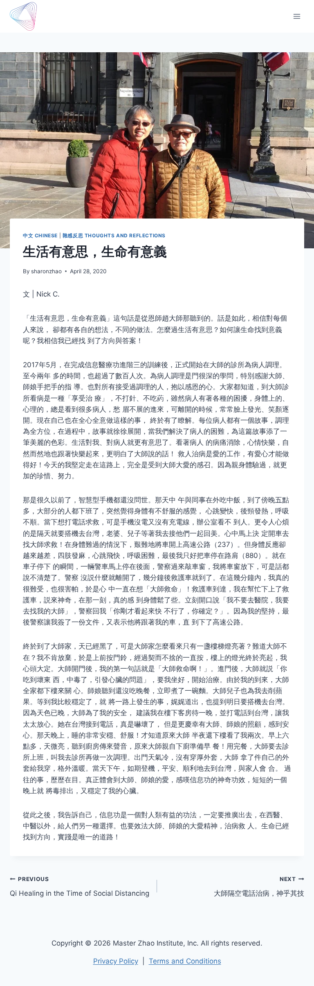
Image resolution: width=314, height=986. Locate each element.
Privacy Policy (115, 961)
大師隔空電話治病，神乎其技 (259, 886)
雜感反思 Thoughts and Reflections (114, 235)
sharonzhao (46, 271)
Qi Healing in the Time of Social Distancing (79, 886)
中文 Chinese (40, 235)
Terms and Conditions (185, 961)
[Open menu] (296, 16)
